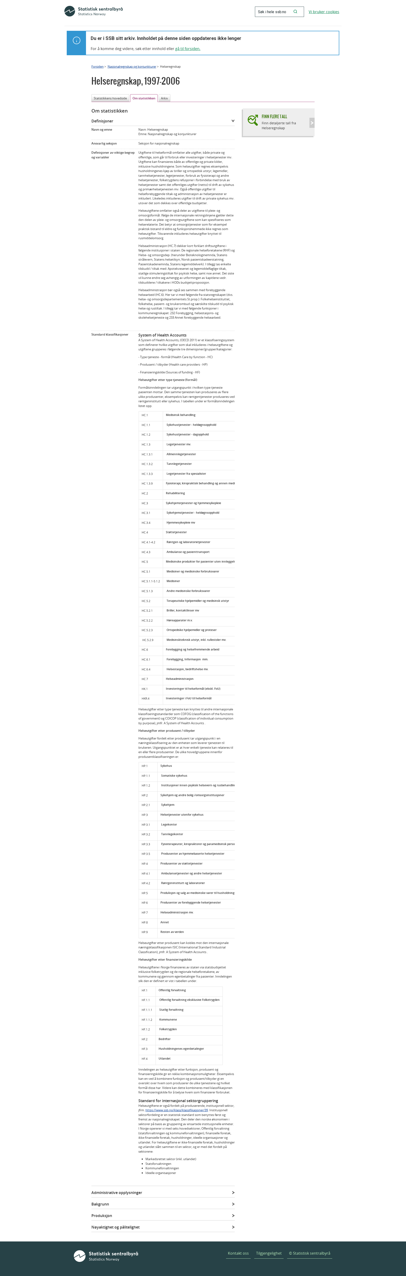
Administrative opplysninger (116, 1192)
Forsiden (97, 66)
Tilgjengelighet (269, 1253)
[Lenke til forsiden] (93, 12)
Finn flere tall (274, 116)
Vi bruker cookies (324, 11)
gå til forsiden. (187, 48)
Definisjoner (102, 121)
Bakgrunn (100, 1204)
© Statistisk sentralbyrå (309, 1253)
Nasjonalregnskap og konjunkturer (132, 66)
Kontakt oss (238, 1253)
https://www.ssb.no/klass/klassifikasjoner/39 (176, 1110)
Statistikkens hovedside (110, 98)
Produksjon (101, 1215)
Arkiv (164, 98)
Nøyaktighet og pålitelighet (115, 1227)
